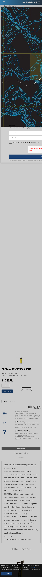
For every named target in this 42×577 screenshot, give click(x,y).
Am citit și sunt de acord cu (21, 142)
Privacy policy (35, 142)
